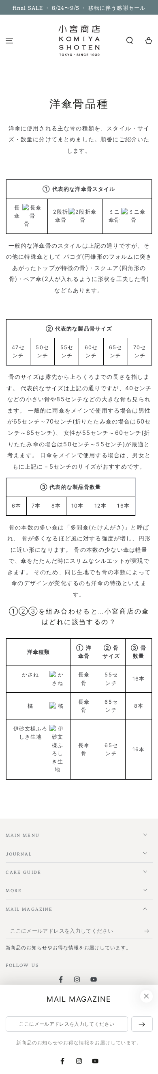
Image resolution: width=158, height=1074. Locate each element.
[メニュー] (9, 41)
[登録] (148, 931)
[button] (129, 41)
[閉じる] (146, 996)
